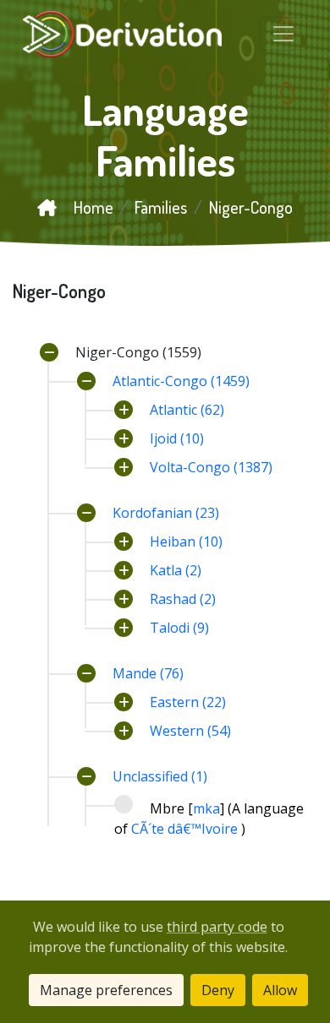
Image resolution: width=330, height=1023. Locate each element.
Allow (280, 990)
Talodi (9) (179, 627)
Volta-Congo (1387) (211, 467)
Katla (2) (175, 570)
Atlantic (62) (187, 409)
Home (91, 207)
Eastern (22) (188, 702)
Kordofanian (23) (166, 512)
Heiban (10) (186, 541)
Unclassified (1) (160, 776)
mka (206, 808)
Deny (217, 990)
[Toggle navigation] (283, 34)
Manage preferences (106, 990)
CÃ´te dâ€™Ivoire (186, 828)
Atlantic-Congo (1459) (181, 381)
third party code (217, 926)
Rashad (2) (183, 599)
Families (161, 207)
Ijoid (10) (177, 438)
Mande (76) (148, 673)
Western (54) (190, 730)
